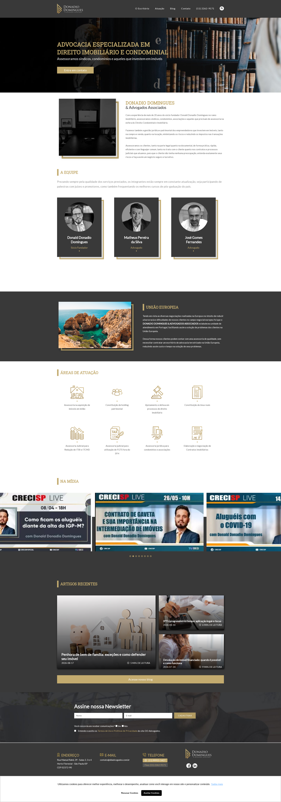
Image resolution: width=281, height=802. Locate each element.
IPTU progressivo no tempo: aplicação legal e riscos (192, 621)
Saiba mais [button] (217, 784)
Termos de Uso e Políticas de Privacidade (117, 731)
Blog (172, 8)
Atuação (159, 8)
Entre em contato (75, 70)
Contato (186, 8)
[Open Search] (222, 8)
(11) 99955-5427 (157, 760)
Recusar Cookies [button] (129, 793)
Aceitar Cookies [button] (151, 793)
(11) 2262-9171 (205, 8)
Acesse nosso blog (140, 679)
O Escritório (142, 8)
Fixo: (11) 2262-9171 (155, 765)
